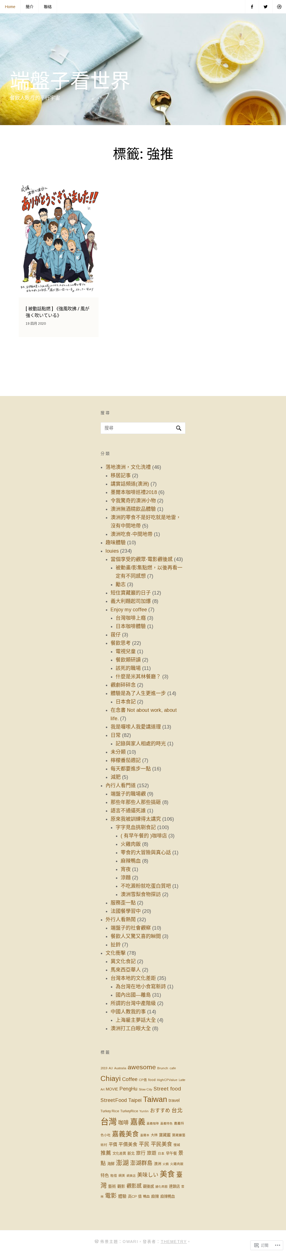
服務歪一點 (123, 903)
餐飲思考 (121, 643)
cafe (173, 1068)
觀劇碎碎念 (123, 685)
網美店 (131, 1175)
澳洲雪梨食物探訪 (141, 894)
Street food (167, 1089)
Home (10, 6)
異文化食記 (123, 961)
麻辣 (155, 1196)
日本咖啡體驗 (131, 626)
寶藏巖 (165, 1135)
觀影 (121, 1186)
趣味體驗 (116, 542)
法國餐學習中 (126, 911)
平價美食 (127, 1144)
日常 (116, 735)
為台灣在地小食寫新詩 (141, 986)
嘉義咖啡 (153, 1123)
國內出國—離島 (133, 995)
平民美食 (161, 1144)
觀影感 (134, 1186)
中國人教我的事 (128, 1012)
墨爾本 (144, 1135)
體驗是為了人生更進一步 (138, 693)
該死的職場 (128, 668)
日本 (161, 1153)
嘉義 (137, 1122)
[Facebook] (252, 6)
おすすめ (160, 1110)
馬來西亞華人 (126, 970)
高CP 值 (135, 1196)
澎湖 (122, 1162)
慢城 (176, 1145)
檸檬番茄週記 (126, 760)
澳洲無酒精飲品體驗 (133, 509)
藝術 (112, 1186)
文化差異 (119, 1154)
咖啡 (123, 1123)
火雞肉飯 (131, 844)
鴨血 (146, 1197)
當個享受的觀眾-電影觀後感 (142, 559)
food (152, 1080)
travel (174, 1100)
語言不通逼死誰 (128, 810)
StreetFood (114, 1100)
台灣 (109, 1121)
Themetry (174, 1241)
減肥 (116, 777)
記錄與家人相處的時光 (141, 743)
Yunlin (144, 1111)
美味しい (147, 1175)
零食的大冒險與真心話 (146, 852)
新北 (131, 1153)
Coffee (129, 1079)
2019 (104, 1068)
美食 (167, 1174)
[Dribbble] (279, 6)
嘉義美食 (125, 1134)
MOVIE (112, 1089)
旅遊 (151, 1153)
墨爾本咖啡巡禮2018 (134, 492)
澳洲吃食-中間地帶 (131, 534)
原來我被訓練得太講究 (136, 819)
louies (112, 551)
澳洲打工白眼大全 (131, 1028)
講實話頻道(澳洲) (130, 484)
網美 (121, 1175)
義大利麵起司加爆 (131, 601)
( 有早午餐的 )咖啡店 (144, 836)
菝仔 (116, 635)
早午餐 (171, 1153)
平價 (113, 1144)
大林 (154, 1135)
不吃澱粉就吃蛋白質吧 (146, 886)
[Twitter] (265, 6)
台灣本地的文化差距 (133, 978)
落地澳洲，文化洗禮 (128, 467)
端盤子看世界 (70, 81)
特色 (105, 1175)
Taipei (135, 1100)
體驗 (122, 1196)
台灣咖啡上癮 (131, 618)
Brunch (162, 1068)
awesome (142, 1067)
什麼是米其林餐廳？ (138, 676)
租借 (113, 1175)
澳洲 (157, 1164)
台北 (177, 1110)
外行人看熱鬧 (121, 919)
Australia (120, 1068)
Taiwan (155, 1099)
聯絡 (48, 6)
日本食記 (126, 702)
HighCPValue (167, 1080)
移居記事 (121, 475)
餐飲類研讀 (128, 660)
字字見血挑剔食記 (136, 827)
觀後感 (148, 1186)
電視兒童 (126, 651)
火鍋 (166, 1164)
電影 (111, 1195)
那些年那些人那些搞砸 (136, 802)
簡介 (30, 6)
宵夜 (126, 869)
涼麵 (126, 877)
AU (111, 1068)
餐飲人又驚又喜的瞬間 (136, 936)
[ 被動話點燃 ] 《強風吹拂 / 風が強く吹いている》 (57, 312)
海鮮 (111, 1164)
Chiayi (111, 1078)
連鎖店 (174, 1186)
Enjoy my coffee (129, 609)
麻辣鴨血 (131, 861)
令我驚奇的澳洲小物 (133, 500)
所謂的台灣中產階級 (133, 1003)
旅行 (141, 1153)
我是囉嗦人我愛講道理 (136, 727)
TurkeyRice (129, 1111)
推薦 (106, 1153)
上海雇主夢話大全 (136, 1020)
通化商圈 (161, 1186)
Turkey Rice (110, 1111)
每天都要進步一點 (131, 769)
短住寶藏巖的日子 (131, 593)
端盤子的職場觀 (128, 794)
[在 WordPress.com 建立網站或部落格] (97, 1241)
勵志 (121, 584)
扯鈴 (116, 944)
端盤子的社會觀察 (131, 928)
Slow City (145, 1089)
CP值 (143, 1080)
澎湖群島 (141, 1163)
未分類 (118, 752)
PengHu (128, 1089)
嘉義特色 (166, 1123)
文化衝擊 (116, 953)
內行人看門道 (121, 785)
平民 (144, 1144)
